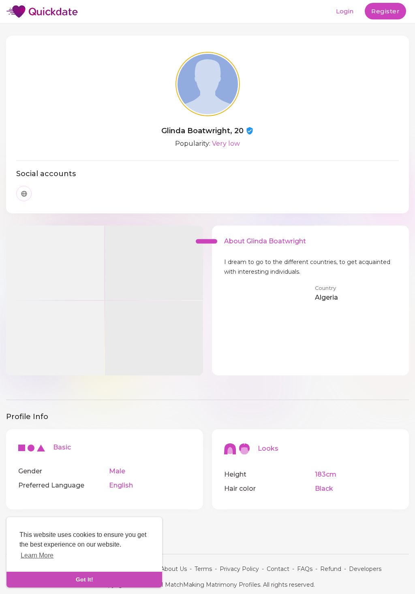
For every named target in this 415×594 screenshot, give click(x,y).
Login (344, 11)
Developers (365, 569)
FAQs (304, 569)
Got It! (84, 579)
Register (385, 11)
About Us (173, 569)
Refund (330, 569)
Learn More (37, 555)
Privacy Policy (239, 569)
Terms (203, 569)
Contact (278, 569)
